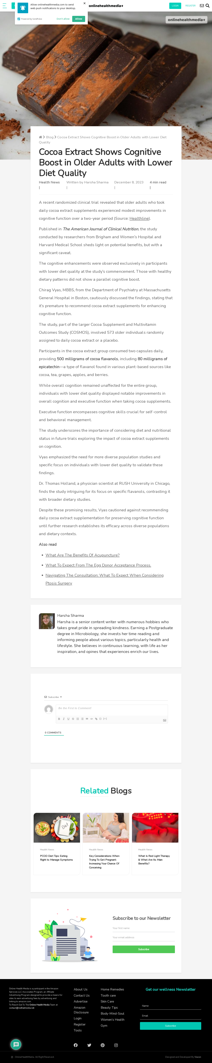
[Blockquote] (87, 719)
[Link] (96, 719)
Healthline (139, 218)
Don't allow (63, 18)
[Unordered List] (82, 719)
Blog (49, 137)
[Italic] (63, 719)
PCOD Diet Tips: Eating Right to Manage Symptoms (56, 858)
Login (175, 5)
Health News (49, 182)
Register (191, 5)
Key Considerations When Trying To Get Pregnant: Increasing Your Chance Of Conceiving (104, 861)
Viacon (197, 1057)
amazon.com (25, 1001)
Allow (78, 18)
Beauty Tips (109, 1008)
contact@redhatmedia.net (21, 1007)
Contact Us (82, 995)
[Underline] (68, 719)
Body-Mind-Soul (112, 1013)
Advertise (80, 1001)
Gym (104, 1026)
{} (100, 718)
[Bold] (59, 719)
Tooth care (108, 995)
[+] (105, 718)
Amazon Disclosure (81, 1010)
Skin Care (107, 1001)
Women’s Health (112, 1020)
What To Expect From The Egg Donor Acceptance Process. (98, 565)
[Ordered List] (77, 719)
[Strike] (73, 719)
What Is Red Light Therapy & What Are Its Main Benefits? (154, 859)
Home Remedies (112, 989)
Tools (78, 1030)
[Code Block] (91, 719)
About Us (80, 989)
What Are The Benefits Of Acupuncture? (83, 555)
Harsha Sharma (96, 182)
